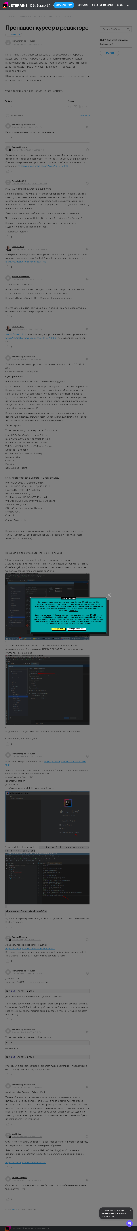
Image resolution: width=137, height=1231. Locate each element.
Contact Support (64, 5)
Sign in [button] (120, 5)
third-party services (49, 621)
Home (15, 5)
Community (82, 5)
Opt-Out (87, 624)
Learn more (73, 611)
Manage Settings (76, 629)
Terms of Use (83, 619)
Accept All (58, 629)
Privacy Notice (62, 619)
